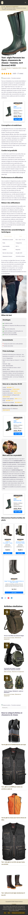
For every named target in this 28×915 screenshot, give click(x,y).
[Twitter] (5, 598)
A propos (14, 904)
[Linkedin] (11, 598)
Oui (5, 912)
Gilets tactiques (7, 671)
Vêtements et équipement (18, 671)
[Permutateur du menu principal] (25, 2)
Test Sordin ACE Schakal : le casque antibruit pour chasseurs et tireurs (12, 669)
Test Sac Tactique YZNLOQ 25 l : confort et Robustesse (13, 691)
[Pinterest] (8, 598)
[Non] (26, 909)
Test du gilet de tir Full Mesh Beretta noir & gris (13, 744)
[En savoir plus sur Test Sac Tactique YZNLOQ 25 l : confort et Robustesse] (14, 682)
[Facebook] (2, 598)
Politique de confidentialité (18, 912)
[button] (11, 78)
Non (9, 912)
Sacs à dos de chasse (9, 637)
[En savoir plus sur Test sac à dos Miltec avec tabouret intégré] (14, 621)
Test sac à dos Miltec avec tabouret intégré (14, 635)
